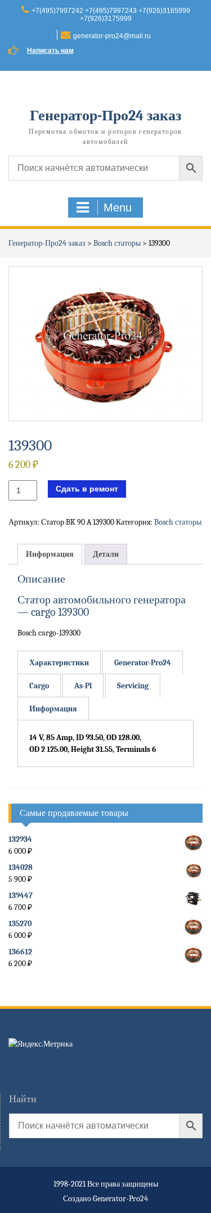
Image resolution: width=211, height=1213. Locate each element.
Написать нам (50, 51)
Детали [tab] (106, 554)
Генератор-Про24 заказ (105, 115)
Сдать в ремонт (87, 488)
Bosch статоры (117, 243)
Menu (118, 207)
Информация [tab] (50, 554)
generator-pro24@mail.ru (112, 36)
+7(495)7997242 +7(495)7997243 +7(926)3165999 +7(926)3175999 (111, 14)
